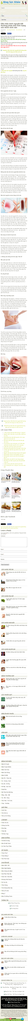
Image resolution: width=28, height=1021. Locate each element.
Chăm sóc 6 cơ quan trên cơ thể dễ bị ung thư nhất (16, 974)
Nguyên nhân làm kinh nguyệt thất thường (15, 615)
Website (2, 559)
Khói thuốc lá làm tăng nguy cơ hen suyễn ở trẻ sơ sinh (15, 580)
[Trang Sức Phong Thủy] (14, 422)
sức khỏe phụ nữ (6, 528)
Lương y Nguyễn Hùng (8, 1006)
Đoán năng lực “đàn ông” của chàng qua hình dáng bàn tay (15, 924)
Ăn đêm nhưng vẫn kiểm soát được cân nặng (16, 626)
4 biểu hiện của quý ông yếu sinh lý (15, 640)
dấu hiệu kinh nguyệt (13, 526)
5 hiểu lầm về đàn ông (10, 917)
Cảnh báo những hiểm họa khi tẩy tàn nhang (15, 939)
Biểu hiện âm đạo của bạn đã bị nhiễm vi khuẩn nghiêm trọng (16, 607)
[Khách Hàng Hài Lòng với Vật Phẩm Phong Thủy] (14, 903)
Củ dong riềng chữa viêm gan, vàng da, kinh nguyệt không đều (16, 706)
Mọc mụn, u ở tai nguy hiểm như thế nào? (15, 687)
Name (2, 549)
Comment (3, 536)
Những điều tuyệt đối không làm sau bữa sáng (15, 961)
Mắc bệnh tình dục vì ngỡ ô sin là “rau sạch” (15, 930)
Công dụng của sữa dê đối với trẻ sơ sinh (16, 573)
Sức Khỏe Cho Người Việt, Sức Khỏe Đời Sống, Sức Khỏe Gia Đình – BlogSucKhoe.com (14, 1005)
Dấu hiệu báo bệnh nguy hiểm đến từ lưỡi (16, 751)
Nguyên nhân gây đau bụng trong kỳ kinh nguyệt (15, 452)
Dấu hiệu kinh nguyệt (7, 70)
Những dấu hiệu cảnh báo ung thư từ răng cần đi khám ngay (16, 679)
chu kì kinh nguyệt (4, 526)
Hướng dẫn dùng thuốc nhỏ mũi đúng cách (16, 633)
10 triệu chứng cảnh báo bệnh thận (15, 652)
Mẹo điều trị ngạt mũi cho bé (13, 587)
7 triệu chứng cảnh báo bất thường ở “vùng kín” (15, 432)
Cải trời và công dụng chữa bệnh (15, 724)
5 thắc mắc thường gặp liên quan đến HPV (16, 660)
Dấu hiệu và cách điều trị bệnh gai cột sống (15, 968)
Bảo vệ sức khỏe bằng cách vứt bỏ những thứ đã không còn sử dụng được (15, 744)
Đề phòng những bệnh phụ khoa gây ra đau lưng (15, 448)
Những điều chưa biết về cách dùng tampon (14, 459)
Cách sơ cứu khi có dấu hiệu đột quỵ (16, 667)
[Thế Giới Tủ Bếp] (14, 905)
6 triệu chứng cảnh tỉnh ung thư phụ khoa (13, 463)
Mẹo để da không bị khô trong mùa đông (15, 951)
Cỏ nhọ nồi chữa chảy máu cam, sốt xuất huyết (15, 698)
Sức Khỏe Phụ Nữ (11, 29)
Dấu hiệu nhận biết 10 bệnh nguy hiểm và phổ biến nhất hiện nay (16, 736)
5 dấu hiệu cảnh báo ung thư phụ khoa (12, 446)
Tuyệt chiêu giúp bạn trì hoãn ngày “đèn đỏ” (15, 599)
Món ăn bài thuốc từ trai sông (14, 716)
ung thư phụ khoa (14, 528)
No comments (19, 29)
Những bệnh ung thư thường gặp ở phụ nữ (13, 454)
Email (2, 554)
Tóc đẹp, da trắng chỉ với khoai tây (14, 945)
